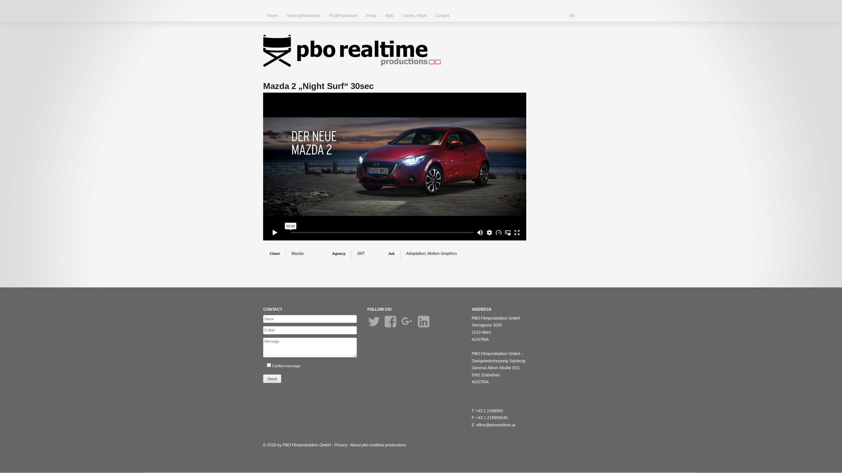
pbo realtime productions (352, 51)
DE (572, 15)
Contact (442, 15)
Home (272, 15)
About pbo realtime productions (378, 445)
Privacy (340, 445)
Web (389, 15)
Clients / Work (414, 15)
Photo (371, 15)
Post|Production (343, 15)
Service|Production (304, 15)
